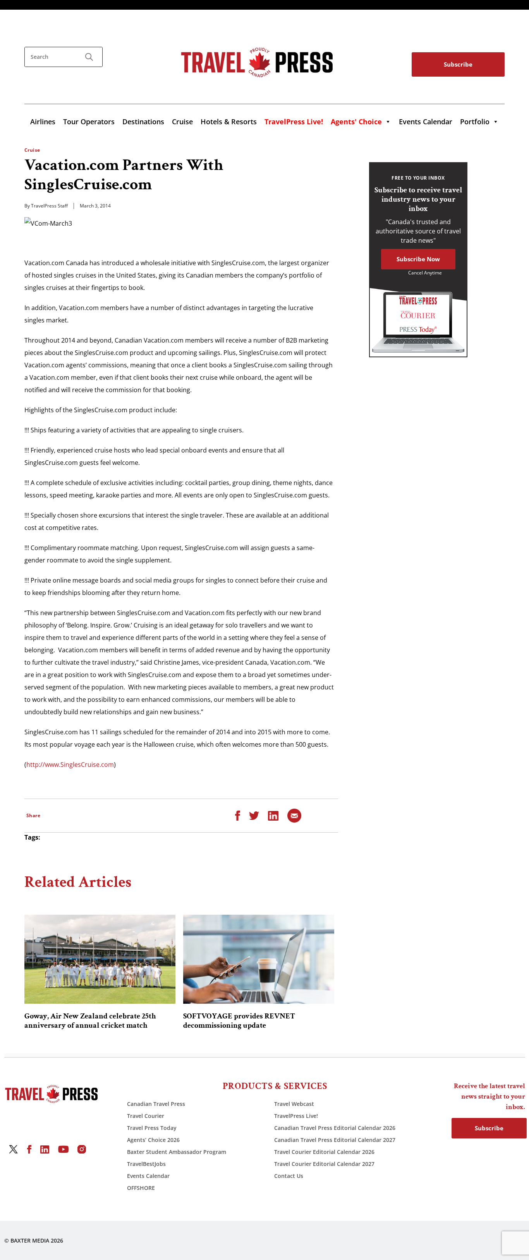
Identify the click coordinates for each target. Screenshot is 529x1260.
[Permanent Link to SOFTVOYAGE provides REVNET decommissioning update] (258, 959)
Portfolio (474, 121)
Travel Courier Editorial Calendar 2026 (324, 1151)
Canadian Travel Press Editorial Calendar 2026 (334, 1127)
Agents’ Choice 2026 (153, 1139)
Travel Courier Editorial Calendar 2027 (324, 1163)
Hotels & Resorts (229, 121)
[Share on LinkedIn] (273, 815)
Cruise (182, 121)
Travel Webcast (294, 1103)
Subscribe (458, 64)
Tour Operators (89, 121)
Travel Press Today (152, 1127)
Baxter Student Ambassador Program (176, 1151)
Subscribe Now (418, 259)
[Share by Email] (294, 815)
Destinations (143, 121)
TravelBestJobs (146, 1163)
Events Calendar (425, 121)
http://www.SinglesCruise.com (70, 764)
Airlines (42, 121)
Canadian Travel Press (156, 1103)
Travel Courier (145, 1115)
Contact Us (288, 1175)
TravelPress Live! (296, 1115)
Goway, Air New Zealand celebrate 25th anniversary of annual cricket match (90, 1020)
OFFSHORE (141, 1187)
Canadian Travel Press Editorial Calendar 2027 (334, 1139)
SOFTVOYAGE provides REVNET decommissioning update (239, 1020)
